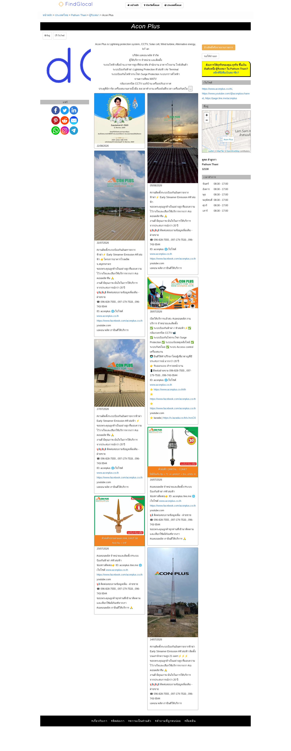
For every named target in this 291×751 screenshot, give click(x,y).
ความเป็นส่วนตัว (140, 720)
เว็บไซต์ (60, 35)
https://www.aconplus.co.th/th (170, 389)
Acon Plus (228, 139)
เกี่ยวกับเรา (100, 720)
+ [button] (207, 115)
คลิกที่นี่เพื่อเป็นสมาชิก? (226, 72)
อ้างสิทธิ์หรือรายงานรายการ (218, 47)
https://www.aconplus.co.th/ (217, 88)
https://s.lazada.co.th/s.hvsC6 (179, 417)
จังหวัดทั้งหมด (152, 5)
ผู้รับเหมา (94, 15)
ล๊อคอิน (191, 720)
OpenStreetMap (233, 151)
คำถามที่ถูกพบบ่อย (169, 720)
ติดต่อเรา (118, 720)
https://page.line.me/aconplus (221, 98)
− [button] (207, 120)
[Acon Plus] (227, 133)
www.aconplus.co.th (161, 253)
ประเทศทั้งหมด (173, 5)
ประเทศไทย (61, 15)
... (190, 88)
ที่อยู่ (48, 35)
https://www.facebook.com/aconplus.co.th (173, 258)
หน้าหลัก (134, 5)
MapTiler (220, 151)
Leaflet (211, 151)
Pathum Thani (78, 15)
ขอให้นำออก (210, 56)
